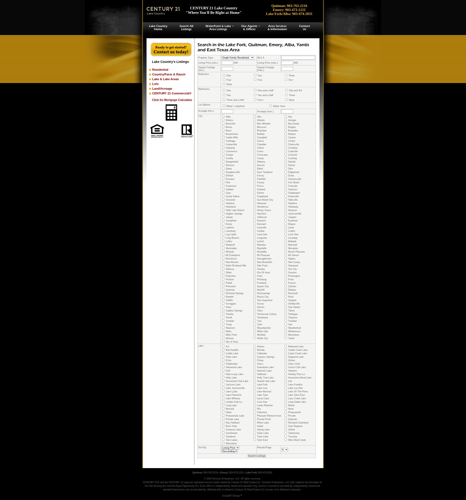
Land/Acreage (162, 88)
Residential (160, 69)
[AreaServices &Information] (277, 27)
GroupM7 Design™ (232, 495)
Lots (155, 84)
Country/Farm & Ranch (168, 74)
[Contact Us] (304, 27)
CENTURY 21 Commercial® (171, 93)
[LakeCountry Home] (158, 27)
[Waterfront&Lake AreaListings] (217, 27)
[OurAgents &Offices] (248, 27)
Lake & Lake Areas (165, 79)
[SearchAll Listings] (186, 27)
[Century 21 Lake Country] (163, 11)
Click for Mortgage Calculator (172, 99)
